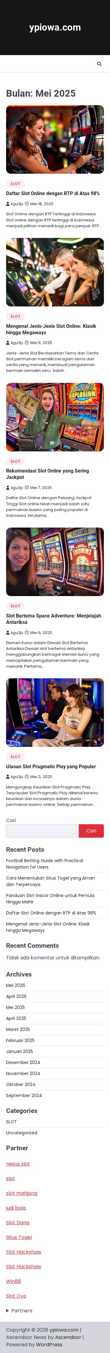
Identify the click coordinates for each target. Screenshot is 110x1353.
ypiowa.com (55, 27)
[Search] (99, 64)
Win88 (13, 1281)
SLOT (15, 183)
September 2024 (24, 1095)
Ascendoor (68, 1337)
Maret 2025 (18, 1029)
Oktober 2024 (20, 1084)
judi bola (16, 1207)
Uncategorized (21, 1133)
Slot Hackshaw (23, 1251)
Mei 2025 (15, 1007)
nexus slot (18, 1163)
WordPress (49, 1344)
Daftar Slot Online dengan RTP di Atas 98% (53, 193)
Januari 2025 (19, 1051)
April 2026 (16, 996)
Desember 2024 (23, 1062)
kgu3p (17, 203)
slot (10, 1178)
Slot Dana (17, 1222)
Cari (11, 820)
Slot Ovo (16, 1295)
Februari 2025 (20, 1040)
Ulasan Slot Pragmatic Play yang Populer (51, 766)
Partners (21, 1310)
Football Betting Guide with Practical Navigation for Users (44, 864)
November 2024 (23, 1073)
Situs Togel (19, 1237)
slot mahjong (21, 1193)
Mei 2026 (15, 985)
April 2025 (16, 1018)
